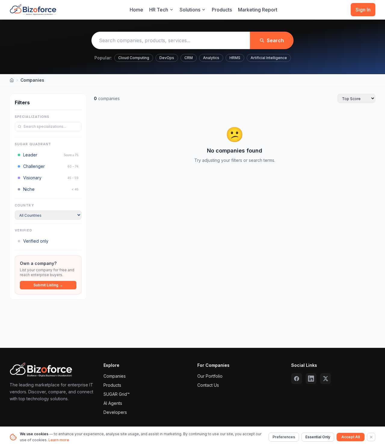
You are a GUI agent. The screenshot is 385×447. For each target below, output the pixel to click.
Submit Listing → (48, 285)
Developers (115, 412)
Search (275, 40)
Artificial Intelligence (269, 57)
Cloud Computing (133, 57)
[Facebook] (296, 378)
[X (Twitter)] (325, 378)
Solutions (190, 10)
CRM (188, 57)
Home (136, 10)
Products (222, 10)
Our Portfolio (210, 376)
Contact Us (208, 385)
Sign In (363, 10)
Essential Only (317, 437)
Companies (114, 376)
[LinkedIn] (311, 378)
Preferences (284, 437)
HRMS (234, 57)
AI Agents (112, 403)
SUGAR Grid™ (116, 394)
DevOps (166, 57)
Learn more (58, 440)
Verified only (35, 241)
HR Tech (158, 10)
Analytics (211, 57)
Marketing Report (257, 10)
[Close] (371, 437)
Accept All (350, 437)
